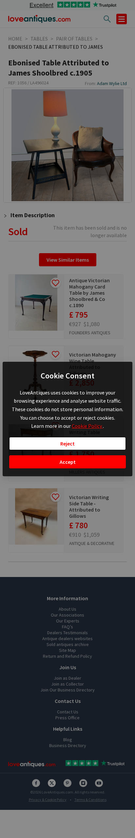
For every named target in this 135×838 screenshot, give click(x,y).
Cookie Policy (87, 426)
